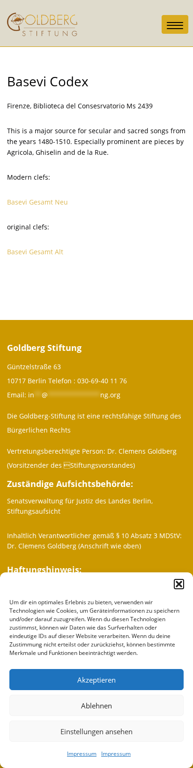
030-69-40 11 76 (102, 380)
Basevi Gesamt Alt (35, 251)
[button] (179, 584)
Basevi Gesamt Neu (37, 202)
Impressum (81, 754)
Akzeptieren (96, 679)
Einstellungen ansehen (96, 731)
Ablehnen (96, 705)
